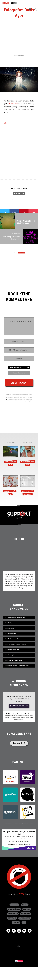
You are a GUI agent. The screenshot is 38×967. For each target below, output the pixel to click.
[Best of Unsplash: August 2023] (27, 456)
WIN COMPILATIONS (10, 442)
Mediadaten (13, 913)
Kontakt (26, 909)
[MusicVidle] (10, 795)
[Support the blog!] (19, 515)
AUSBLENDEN (21, 55)
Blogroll (15, 904)
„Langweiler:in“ (16, 699)
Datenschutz (24, 918)
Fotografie (19, 193)
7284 (21, 894)
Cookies (16, 922)
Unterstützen (14, 909)
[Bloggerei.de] (19, 961)
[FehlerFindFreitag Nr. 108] (10, 485)
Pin (24, 212)
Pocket (33, 212)
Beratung (12, 918)
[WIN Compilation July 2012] (10, 456)
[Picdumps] (10, 812)
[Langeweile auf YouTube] (24, 931)
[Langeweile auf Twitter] (13, 931)
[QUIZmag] (27, 795)
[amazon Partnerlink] (10, 777)
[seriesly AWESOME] (27, 777)
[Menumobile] (30, 9)
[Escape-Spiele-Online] (27, 812)
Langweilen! (19, 743)
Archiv (25, 904)
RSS (24, 922)
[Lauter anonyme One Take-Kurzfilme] (27, 485)
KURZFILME (27, 472)
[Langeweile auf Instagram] (19, 931)
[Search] (35, 9)
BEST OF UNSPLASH (27, 442)
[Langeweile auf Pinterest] (29, 931)
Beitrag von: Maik (19, 188)
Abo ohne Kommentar (19, 373)
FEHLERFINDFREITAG (10, 472)
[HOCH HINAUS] (19, 946)
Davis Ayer (13, 104)
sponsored (25, 913)
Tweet (5, 212)
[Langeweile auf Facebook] (8, 931)
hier (6, 399)
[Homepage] (15, 3)
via (5, 123)
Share (14, 212)
